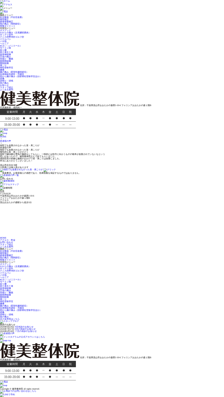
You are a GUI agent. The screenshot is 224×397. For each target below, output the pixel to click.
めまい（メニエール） (11, 45)
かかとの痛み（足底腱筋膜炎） (15, 32)
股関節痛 (4, 63)
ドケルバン (5, 39)
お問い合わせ (6, 242)
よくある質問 (6, 89)
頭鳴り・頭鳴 (6, 81)
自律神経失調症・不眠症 (12, 74)
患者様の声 (5, 141)
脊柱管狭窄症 (6, 67)
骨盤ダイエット (7, 26)
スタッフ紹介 (6, 87)
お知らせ (4, 85)
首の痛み (4, 83)
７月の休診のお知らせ (26, 331)
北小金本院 (10, 319)
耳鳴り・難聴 (6, 59)
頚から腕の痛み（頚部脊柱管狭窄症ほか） (21, 76)
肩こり (3, 65)
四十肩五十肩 (6, 52)
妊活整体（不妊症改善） (12, 17)
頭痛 (2, 78)
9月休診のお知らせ (24, 327)
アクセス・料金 (7, 240)
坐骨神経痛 (5, 54)
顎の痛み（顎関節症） (11, 24)
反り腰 (3, 50)
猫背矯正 (4, 19)
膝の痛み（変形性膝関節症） (14, 72)
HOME (3, 136)
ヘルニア (4, 43)
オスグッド (5, 30)
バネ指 (3, 41)
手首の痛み (5, 56)
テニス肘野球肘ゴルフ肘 (12, 37)
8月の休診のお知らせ (25, 329)
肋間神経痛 (5, 61)
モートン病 (5, 48)
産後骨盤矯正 (6, 21)
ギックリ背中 (6, 35)
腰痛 (2, 70)
